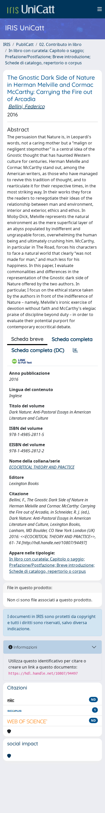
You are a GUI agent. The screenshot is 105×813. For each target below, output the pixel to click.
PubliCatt (25, 44)
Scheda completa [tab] (72, 339)
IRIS (6, 44)
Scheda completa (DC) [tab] (37, 350)
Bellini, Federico (26, 106)
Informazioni (24, 647)
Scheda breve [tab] (27, 339)
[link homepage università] (31, 9)
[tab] (75, 350)
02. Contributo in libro (60, 44)
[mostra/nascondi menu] (99, 9)
